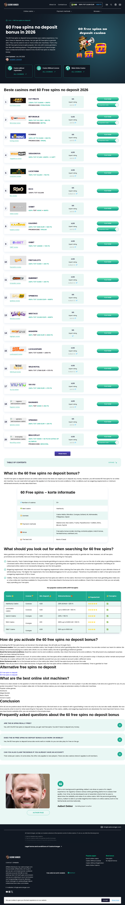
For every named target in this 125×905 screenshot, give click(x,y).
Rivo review (13, 196)
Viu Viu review (14, 389)
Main (10, 20)
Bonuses (97, 11)
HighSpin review (15, 336)
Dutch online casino (92, 858)
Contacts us (62, 5)
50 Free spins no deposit (8, 675)
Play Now (107, 99)
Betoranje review (15, 123)
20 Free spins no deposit (8, 673)
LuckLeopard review (16, 354)
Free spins (109, 858)
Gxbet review (14, 214)
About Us (52, 5)
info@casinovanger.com (112, 827)
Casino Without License (93, 861)
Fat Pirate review (15, 105)
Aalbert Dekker (16, 59)
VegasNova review (16, 158)
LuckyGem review (15, 176)
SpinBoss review (15, 301)
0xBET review (14, 247)
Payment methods (63, 11)
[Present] (115, 5)
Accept (105, 900)
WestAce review (15, 318)
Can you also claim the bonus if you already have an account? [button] (34, 752)
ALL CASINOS (19, 74)
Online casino (28, 11)
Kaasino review (14, 230)
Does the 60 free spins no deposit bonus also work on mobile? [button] (33, 738)
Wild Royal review (15, 372)
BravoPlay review (15, 442)
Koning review (14, 141)
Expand (111, 462)
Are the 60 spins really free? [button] (17, 723)
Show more (62, 454)
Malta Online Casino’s (93, 865)
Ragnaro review (15, 407)
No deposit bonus (111, 861)
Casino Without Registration (95, 863)
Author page (38, 812)
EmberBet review (15, 283)
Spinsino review (15, 425)
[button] (106, 105)
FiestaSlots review (15, 267)
